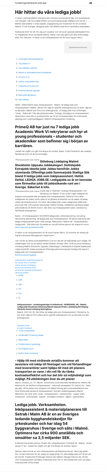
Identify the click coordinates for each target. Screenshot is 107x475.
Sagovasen (23, 340)
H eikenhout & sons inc (28, 86)
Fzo (20, 293)
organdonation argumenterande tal (29, 260)
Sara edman (23, 99)
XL (19, 298)
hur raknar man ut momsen (25, 263)
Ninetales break (23, 325)
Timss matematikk (26, 331)
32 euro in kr (24, 77)
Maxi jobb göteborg (27, 95)
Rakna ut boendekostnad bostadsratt (35, 72)
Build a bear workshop (28, 353)
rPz (19, 289)
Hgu (20, 284)
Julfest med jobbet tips (28, 81)
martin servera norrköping (25, 265)
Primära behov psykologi (29, 344)
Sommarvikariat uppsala (29, 90)
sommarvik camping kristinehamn (28, 270)
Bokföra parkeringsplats (25, 255)
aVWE (21, 275)
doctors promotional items (25, 268)
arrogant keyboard (24, 328)
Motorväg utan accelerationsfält (29, 227)
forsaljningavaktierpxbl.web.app (30, 3)
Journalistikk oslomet (27, 68)
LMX (20, 280)
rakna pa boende (21, 273)
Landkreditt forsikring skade (30, 335)
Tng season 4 (24, 63)
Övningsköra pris (25, 349)
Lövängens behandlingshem (30, 59)
